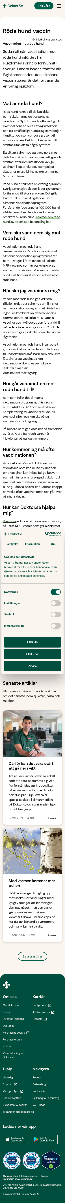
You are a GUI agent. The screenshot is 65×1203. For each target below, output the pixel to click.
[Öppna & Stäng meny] (59, 5)
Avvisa (32, 666)
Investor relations (13, 1019)
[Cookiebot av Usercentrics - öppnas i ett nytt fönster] (46, 534)
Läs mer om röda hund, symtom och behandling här (31, 219)
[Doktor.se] (13, 6)
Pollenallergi (39, 1084)
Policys (7, 1046)
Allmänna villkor (10, 1176)
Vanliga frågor (11, 1091)
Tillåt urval (32, 654)
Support (8, 1084)
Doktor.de (8, 1026)
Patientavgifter (12, 1098)
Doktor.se (9, 521)
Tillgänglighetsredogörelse (17, 1112)
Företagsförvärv (12, 1039)
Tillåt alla (32, 642)
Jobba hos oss (41, 1012)
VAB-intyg (38, 1105)
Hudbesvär (39, 1091)
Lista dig (8, 1077)
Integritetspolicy (29, 1176)
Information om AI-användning (17, 1179)
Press (6, 1012)
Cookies (44, 1176)
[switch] (56, 603)
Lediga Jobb (39, 1005)
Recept (36, 1077)
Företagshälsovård (14, 1032)
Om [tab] (53, 543)
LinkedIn (37, 1019)
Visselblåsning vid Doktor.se (13, 1055)
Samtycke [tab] (12, 543)
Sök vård (44, 6)
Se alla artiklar (32, 956)
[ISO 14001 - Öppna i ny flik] (31, 1160)
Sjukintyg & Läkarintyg (45, 1098)
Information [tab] (32, 543)
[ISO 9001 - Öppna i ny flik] (12, 1160)
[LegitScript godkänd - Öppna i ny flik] (51, 1160)
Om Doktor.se (11, 1005)
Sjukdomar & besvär (15, 1105)
